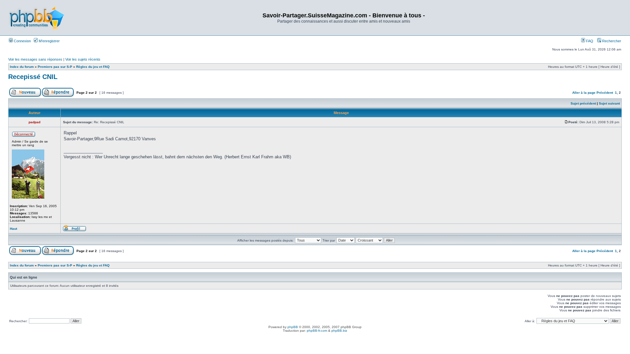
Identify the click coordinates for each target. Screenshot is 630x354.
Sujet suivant (609, 103)
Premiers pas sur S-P (55, 67)
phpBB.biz (339, 330)
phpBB (292, 327)
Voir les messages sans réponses (35, 59)
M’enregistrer (49, 41)
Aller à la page (584, 92)
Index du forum (22, 67)
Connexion (22, 41)
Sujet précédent (583, 103)
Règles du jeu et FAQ (93, 67)
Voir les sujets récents (82, 59)
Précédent (605, 92)
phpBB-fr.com (317, 330)
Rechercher (611, 41)
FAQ (589, 41)
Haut (13, 228)
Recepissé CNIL (32, 76)
